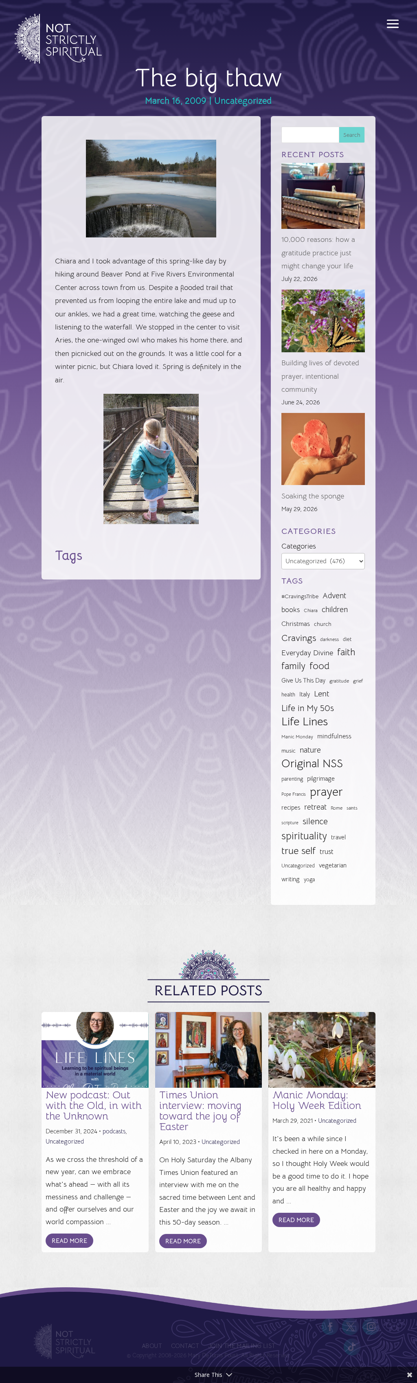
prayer (326, 792)
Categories (298, 546)
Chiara (311, 610)
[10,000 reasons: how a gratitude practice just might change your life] (323, 198)
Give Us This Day (303, 680)
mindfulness (334, 736)
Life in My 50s (307, 708)
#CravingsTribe (299, 596)
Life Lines (304, 721)
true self (298, 851)
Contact (185, 1346)
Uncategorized (243, 100)
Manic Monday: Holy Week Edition (316, 1100)
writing (290, 879)
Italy (304, 694)
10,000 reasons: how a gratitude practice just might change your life (318, 252)
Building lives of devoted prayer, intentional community (320, 376)
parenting (292, 778)
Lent (321, 694)
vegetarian (333, 865)
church (322, 624)
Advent (334, 595)
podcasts (114, 1131)
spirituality (304, 836)
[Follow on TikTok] (352, 1347)
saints (352, 808)
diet (347, 639)
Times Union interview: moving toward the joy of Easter (200, 1110)
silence (315, 821)
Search (351, 134)
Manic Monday (297, 736)
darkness (329, 639)
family (293, 666)
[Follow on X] (350, 1326)
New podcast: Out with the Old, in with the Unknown (94, 1105)
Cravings (298, 637)
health (288, 694)
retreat (315, 807)
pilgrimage (321, 778)
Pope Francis (293, 794)
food (319, 666)
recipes (290, 807)
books (290, 610)
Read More (69, 1241)
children (335, 609)
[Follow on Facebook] (330, 1326)
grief (358, 681)
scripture (289, 822)
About (152, 1346)
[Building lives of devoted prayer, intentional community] (323, 323)
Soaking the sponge (312, 496)
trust (327, 851)
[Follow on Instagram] (371, 1326)
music (288, 750)
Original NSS (312, 763)
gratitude (339, 681)
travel (338, 837)
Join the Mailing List (241, 1346)
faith (346, 652)
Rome (336, 808)
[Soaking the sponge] (323, 451)
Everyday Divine (307, 652)
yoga (309, 879)
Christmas (295, 624)
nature (310, 750)
